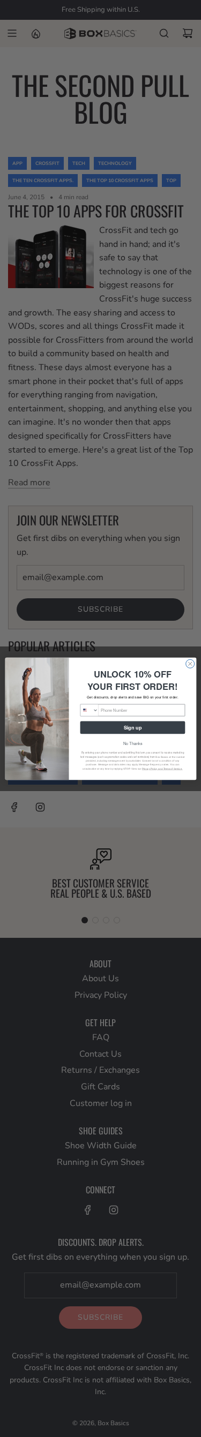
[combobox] (89, 710)
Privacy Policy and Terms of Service (162, 768)
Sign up (132, 727)
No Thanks (132, 743)
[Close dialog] (189, 663)
